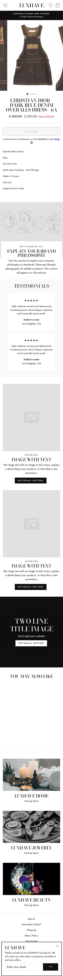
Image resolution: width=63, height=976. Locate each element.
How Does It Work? (31, 924)
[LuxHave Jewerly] (31, 827)
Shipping (31, 930)
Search (31, 918)
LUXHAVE (31, 5)
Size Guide (31, 941)
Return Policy (31, 935)
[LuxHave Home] (31, 775)
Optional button (31, 480)
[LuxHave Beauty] (31, 879)
